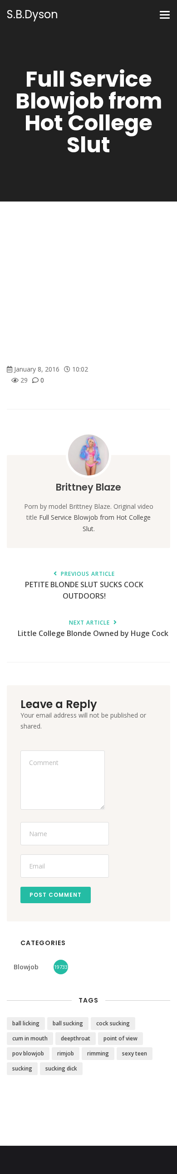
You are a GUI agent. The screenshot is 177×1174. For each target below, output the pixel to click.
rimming (98, 1053)
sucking (22, 1068)
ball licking (25, 1023)
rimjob (65, 1053)
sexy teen (134, 1053)
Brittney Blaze (88, 487)
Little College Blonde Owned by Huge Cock (93, 629)
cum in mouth (30, 1038)
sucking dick (61, 1068)
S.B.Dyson (32, 14)
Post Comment (56, 895)
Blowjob (26, 966)
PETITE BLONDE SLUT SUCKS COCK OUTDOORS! (84, 586)
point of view (120, 1038)
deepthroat (75, 1038)
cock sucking (113, 1023)
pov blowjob (28, 1053)
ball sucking (68, 1023)
